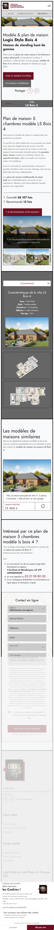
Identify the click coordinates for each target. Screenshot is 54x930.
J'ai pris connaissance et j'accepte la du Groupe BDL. (29, 715)
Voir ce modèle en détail (18, 75)
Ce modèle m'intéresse (17, 83)
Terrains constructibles (12, 856)
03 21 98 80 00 (35, 576)
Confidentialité (31, 734)
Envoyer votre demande (27, 728)
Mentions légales (10, 824)
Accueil (10, 13)
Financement (8, 860)
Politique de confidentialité (14, 828)
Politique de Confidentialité (24, 715)
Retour (8, 103)
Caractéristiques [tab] (27, 283)
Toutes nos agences (24, 799)
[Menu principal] (49, 6)
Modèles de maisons (25, 13)
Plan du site (8, 832)
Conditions (39, 734)
